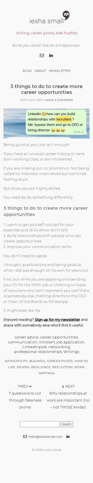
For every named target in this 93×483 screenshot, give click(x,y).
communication (22, 342)
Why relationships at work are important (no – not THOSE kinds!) (68, 396)
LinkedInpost (34, 347)
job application (70, 342)
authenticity (16, 361)
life (11, 367)
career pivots (60, 361)
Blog (27, 71)
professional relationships (38, 352)
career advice (26, 337)
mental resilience (34, 367)
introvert (47, 342)
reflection (62, 367)
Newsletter (60, 71)
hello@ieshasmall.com (45, 437)
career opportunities (59, 337)
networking (59, 347)
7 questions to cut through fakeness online (25, 396)
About (40, 71)
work (79, 367)
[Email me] (42, 55)
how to (81, 361)
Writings (71, 352)
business (37, 361)
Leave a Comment (59, 100)
